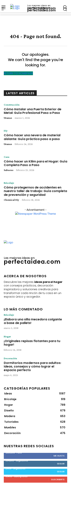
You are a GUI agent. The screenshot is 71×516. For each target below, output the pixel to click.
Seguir (61, 463)
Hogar (7, 336)
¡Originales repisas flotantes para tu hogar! (32, 343)
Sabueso (8, 169)
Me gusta (59, 455)
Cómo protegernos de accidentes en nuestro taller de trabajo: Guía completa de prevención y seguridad (35, 191)
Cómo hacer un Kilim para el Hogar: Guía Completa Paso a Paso (35, 163)
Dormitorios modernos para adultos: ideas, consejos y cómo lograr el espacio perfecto (32, 366)
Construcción (12, 104)
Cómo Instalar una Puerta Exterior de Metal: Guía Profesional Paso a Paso (32, 111)
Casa (6, 156)
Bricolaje (9, 182)
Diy (6, 130)
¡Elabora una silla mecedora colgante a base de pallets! (33, 321)
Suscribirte (58, 479)
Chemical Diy (11, 199)
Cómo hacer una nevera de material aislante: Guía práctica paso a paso (32, 137)
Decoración (10, 358)
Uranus (8, 117)
